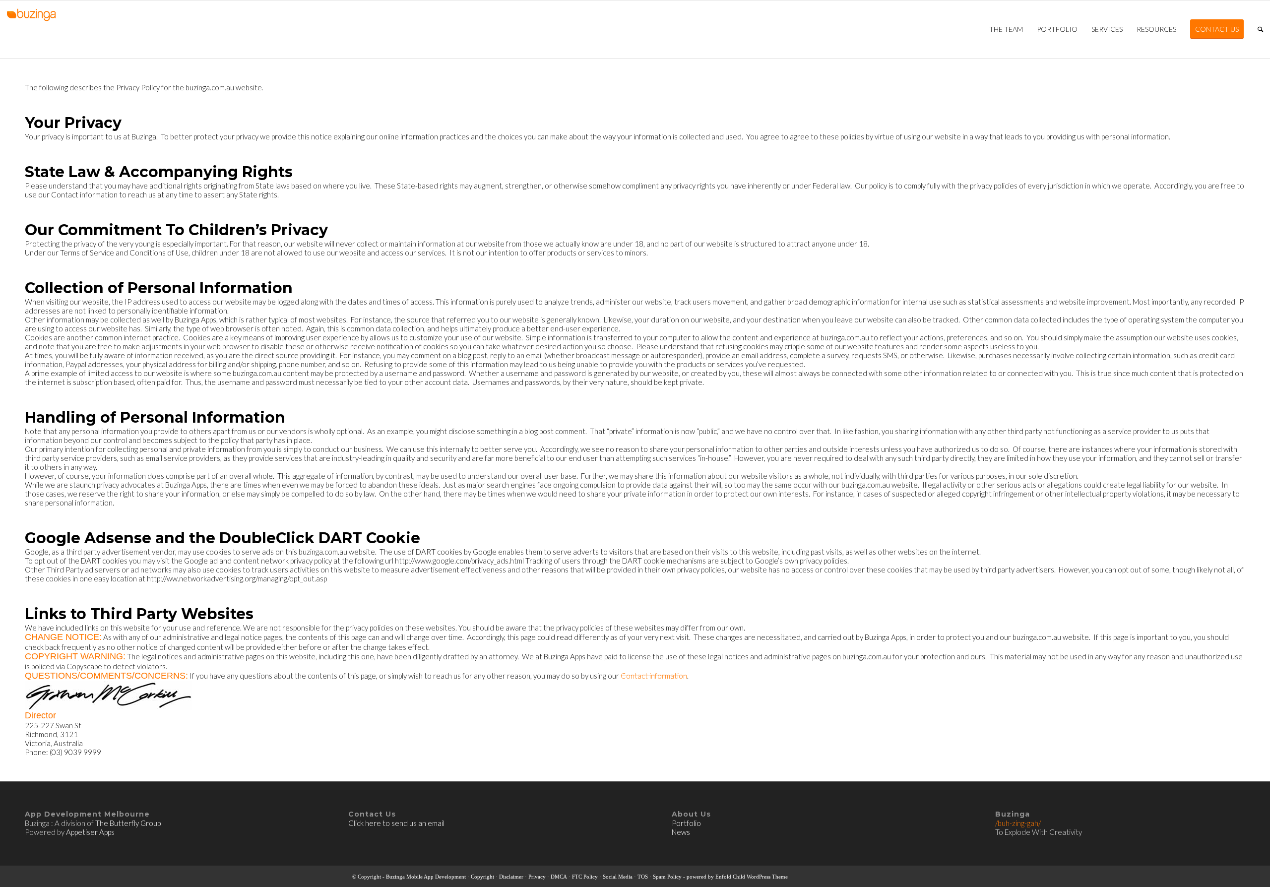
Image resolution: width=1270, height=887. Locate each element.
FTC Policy (585, 877)
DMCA (559, 877)
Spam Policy (667, 877)
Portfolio (687, 823)
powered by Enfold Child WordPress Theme (737, 877)
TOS (642, 877)
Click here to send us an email (396, 823)
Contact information (654, 675)
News (681, 831)
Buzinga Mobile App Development (426, 877)
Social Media (618, 877)
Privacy (537, 877)
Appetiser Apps (90, 831)
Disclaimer (511, 877)
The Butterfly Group (128, 823)
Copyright (482, 877)
